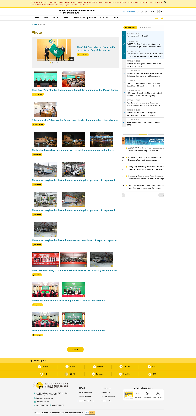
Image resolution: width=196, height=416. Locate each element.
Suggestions (106, 388)
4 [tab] (57, 63)
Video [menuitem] (65, 18)
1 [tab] (50, 63)
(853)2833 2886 (42, 405)
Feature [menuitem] (92, 18)
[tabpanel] (53, 50)
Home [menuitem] (36, 18)
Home (34, 24)
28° (154, 12)
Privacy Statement (108, 396)
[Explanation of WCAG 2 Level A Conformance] (90, 413)
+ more (159, 195)
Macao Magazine (85, 392)
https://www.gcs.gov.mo (44, 398)
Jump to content (128, 11)
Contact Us (106, 392)
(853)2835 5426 (58, 405)
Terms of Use (107, 401)
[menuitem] (46, 18)
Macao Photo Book (86, 401)
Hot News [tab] (130, 27)
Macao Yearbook (85, 396)
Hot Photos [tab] (146, 27)
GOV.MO (82, 388)
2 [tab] (52, 63)
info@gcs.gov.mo (43, 402)
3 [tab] (55, 63)
